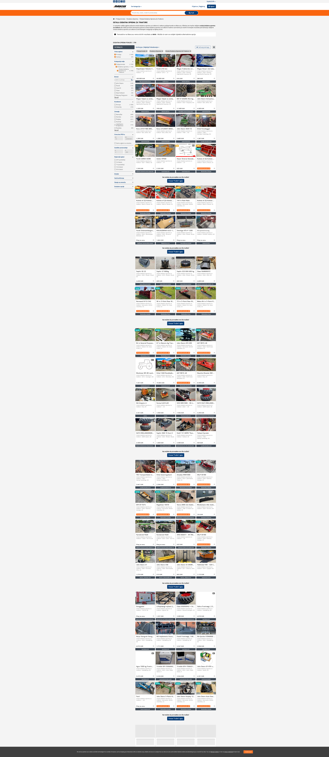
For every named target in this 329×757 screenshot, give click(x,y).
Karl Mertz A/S (206, 619)
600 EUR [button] (159, 281)
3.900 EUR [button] (180, 616)
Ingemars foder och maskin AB (186, 547)
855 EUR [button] (179, 574)
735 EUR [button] (200, 514)
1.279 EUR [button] (139, 574)
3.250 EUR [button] (200, 413)
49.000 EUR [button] (160, 78)
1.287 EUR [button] (200, 138)
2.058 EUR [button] (200, 646)
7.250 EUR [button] (139, 168)
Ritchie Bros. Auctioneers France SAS (186, 517)
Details (116, 174)
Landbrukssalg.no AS (206, 141)
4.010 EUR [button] (200, 616)
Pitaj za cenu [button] (140, 240)
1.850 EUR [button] (160, 443)
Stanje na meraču (120, 182)
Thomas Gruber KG (186, 415)
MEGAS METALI (186, 81)
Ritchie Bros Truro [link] (165, 314)
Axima (206, 386)
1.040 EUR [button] (160, 413)
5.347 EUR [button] (180, 646)
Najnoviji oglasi (119, 157)
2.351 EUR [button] (139, 413)
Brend (116, 77)
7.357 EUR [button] (139, 383)
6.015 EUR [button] (139, 646)
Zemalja (116, 111)
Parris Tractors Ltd (145, 709)
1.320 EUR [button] (139, 108)
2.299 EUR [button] (160, 484)
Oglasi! (212, 6)
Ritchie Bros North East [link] (206, 356)
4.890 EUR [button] (200, 281)
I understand (248, 752)
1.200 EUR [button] (139, 138)
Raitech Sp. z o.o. (165, 243)
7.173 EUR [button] (200, 574)
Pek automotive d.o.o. (145, 81)
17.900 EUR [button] (181, 108)
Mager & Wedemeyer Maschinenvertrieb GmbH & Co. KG (211, 415)
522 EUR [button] (179, 168)
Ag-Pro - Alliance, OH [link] (186, 577)
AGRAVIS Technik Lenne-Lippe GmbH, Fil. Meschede (149, 171)
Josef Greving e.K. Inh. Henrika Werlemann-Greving (189, 445)
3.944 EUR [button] (180, 676)
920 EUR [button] (200, 443)
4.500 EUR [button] (200, 108)
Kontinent (117, 101)
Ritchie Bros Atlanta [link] (206, 487)
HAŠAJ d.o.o (165, 81)
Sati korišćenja (119, 178)
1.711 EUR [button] (160, 646)
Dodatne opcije (119, 186)
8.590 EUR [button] (200, 383)
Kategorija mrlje (119, 61)
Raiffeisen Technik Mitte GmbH (145, 243)
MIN (115, 137)
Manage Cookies (215, 751)
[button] (124, 47)
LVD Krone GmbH (206, 679)
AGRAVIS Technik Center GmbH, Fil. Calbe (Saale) (148, 547)
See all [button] (116, 97)
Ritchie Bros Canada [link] (186, 213)
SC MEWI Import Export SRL (186, 111)
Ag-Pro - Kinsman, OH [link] (145, 577)
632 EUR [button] (179, 544)
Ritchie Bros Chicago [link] (206, 171)
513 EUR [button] (159, 574)
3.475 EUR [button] (139, 676)
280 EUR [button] (200, 78)
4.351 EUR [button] (200, 676)
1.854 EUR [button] (160, 240)
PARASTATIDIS (206, 243)
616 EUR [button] (179, 78)
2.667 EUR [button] (139, 484)
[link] (145, 60)
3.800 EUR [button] (180, 138)
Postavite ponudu (203, 168)
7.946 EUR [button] (180, 413)
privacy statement (228, 751)
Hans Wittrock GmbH (185, 243)
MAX (126, 137)
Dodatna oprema (132, 19)
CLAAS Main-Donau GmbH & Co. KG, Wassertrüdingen (190, 619)
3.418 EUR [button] (160, 676)
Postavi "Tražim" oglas (176, 181)
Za (125, 150)
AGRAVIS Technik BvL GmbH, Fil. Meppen (207, 284)
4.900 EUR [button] (180, 443)
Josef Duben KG (165, 171)
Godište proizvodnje (120, 147)
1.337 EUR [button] (160, 616)
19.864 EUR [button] (160, 383)
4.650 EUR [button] (139, 281)
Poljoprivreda (120, 19)
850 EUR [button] (179, 281)
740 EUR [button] (159, 108)
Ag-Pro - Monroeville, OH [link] (165, 577)
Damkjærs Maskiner (206, 517)
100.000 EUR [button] (140, 78)
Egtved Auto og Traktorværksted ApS (165, 619)
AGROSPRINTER (206, 111)
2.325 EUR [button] (160, 168)
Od (115, 150)
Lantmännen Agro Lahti (165, 679)
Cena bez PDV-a (119, 134)
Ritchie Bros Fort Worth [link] (186, 487)
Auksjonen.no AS (145, 386)
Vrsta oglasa (118, 51)
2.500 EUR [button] (139, 443)
